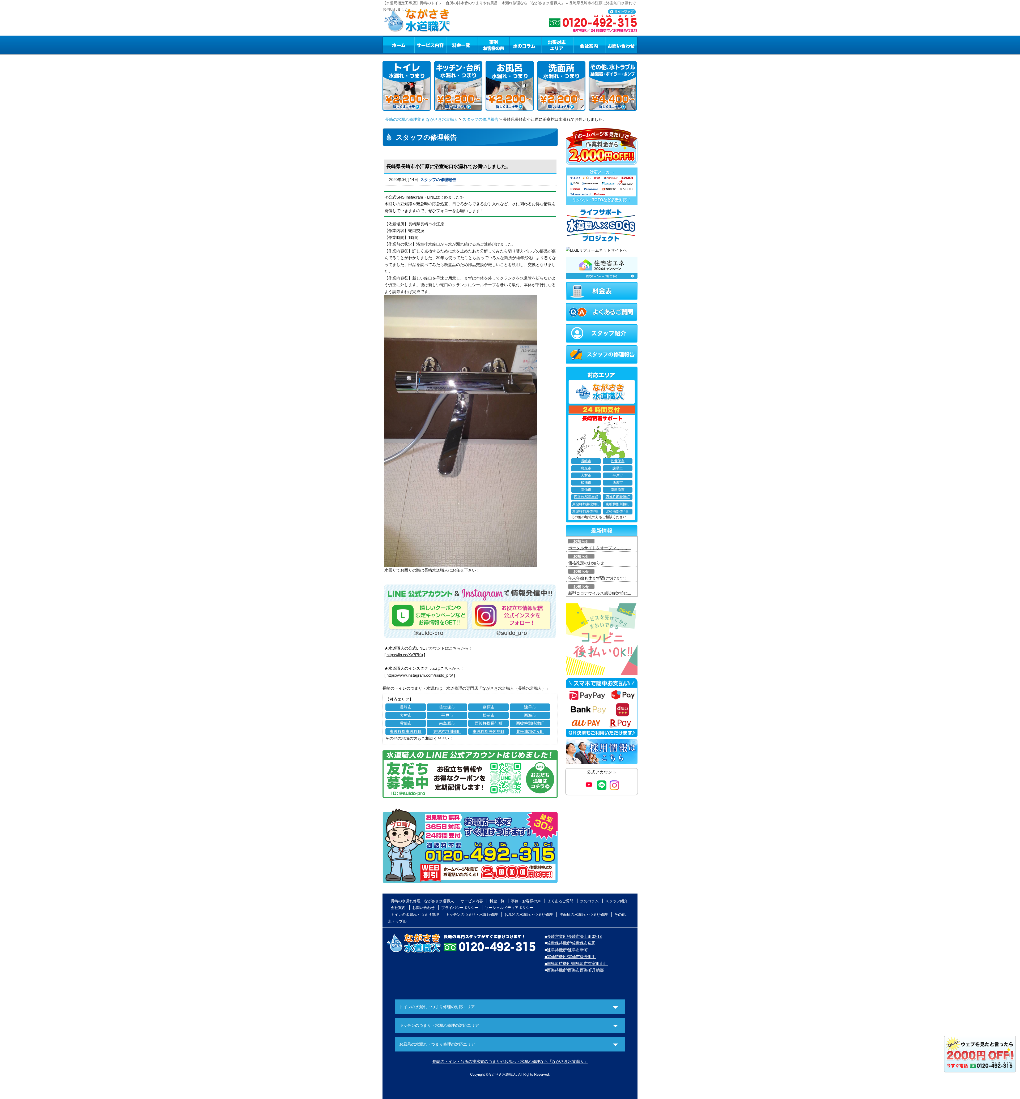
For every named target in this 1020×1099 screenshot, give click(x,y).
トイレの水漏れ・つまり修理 (415, 914)
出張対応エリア (557, 44)
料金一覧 (462, 44)
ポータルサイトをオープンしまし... (599, 548)
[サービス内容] (420, 44)
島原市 (489, 707)
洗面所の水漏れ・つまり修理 (583, 914)
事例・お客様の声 (494, 44)
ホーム (398, 44)
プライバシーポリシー (459, 907)
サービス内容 (430, 44)
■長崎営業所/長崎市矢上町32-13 (573, 936)
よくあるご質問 (560, 901)
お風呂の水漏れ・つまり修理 (528, 914)
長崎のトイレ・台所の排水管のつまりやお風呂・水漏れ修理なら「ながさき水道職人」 (510, 1061)
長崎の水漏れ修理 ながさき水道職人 (422, 901)
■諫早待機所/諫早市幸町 (566, 950)
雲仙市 (406, 723)
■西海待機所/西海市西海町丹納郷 (574, 970)
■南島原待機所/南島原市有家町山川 (576, 963)
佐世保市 (447, 707)
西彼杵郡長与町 (489, 723)
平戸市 (447, 715)
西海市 (530, 715)
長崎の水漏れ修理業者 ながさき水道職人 (421, 119)
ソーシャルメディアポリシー (509, 907)
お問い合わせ (621, 44)
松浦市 (489, 715)
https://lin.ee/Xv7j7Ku (404, 654)
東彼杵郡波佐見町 (488, 731)
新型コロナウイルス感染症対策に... (599, 593)
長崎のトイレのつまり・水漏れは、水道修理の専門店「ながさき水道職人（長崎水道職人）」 (466, 688)
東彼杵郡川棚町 (447, 731)
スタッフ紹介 (616, 901)
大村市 (406, 715)
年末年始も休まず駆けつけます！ (598, 578)
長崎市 (406, 707)
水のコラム (526, 44)
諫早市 (530, 707)
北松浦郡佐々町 (530, 731)
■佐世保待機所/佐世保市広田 (570, 943)
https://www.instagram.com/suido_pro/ (419, 675)
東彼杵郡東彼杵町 (406, 731)
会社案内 (589, 44)
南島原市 (447, 723)
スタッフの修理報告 (480, 119)
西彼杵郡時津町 (530, 723)
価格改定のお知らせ (586, 563)
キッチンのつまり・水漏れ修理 (472, 914)
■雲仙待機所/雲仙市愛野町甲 (570, 956)
